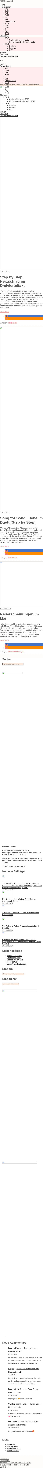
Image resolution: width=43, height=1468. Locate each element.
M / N (7, 23)
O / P (7, 25)
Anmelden (11, 1444)
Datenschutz (5, 1461)
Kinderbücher (10, 21)
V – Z (7, 34)
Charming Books (14, 958)
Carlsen (12, 46)
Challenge (4, 36)
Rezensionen (5, 7)
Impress (12, 48)
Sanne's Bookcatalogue (16, 964)
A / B (6, 9)
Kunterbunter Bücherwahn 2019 (22, 42)
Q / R (7, 28)
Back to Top (5, 1467)
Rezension (12, 323)
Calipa (11, 1369)
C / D (7, 11)
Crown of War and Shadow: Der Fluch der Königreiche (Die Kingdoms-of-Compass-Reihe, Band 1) (21, 942)
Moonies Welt (12, 962)
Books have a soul (14, 956)
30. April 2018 (5, 609)
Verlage (3, 52)
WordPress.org (13, 1451)
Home (2, 5)
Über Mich (4, 54)
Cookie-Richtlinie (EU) (9, 56)
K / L (6, 19)
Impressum (4, 1459)
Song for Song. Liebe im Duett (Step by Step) (21, 520)
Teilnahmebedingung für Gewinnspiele (15, 1463)
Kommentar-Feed (14, 1449)
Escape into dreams (15, 960)
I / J (6, 17)
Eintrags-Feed (12, 1447)
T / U (6, 32)
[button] (6, 316)
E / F (6, 13)
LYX (11, 50)
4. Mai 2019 (5, 272)
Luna (10, 1348)
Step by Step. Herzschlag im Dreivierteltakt (12, 281)
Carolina (11, 1404)
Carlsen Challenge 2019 (19, 40)
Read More (4, 312)
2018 (7, 44)
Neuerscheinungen (16, 652)
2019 (7, 38)
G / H (7, 15)
